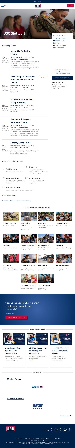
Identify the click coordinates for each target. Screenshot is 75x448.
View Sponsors (65, 416)
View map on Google (62, 78)
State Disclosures (55, 438)
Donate (70, 6)
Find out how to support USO (16, 317)
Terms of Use (45, 438)
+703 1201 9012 (18, 438)
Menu (4, 6)
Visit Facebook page (60, 45)
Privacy (38, 438)
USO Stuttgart (37, 1)
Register (43, 77)
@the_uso (58, 43)
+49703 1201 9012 (60, 38)
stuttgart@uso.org (60, 40)
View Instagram (59, 47)
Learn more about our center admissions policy (16, 201)
